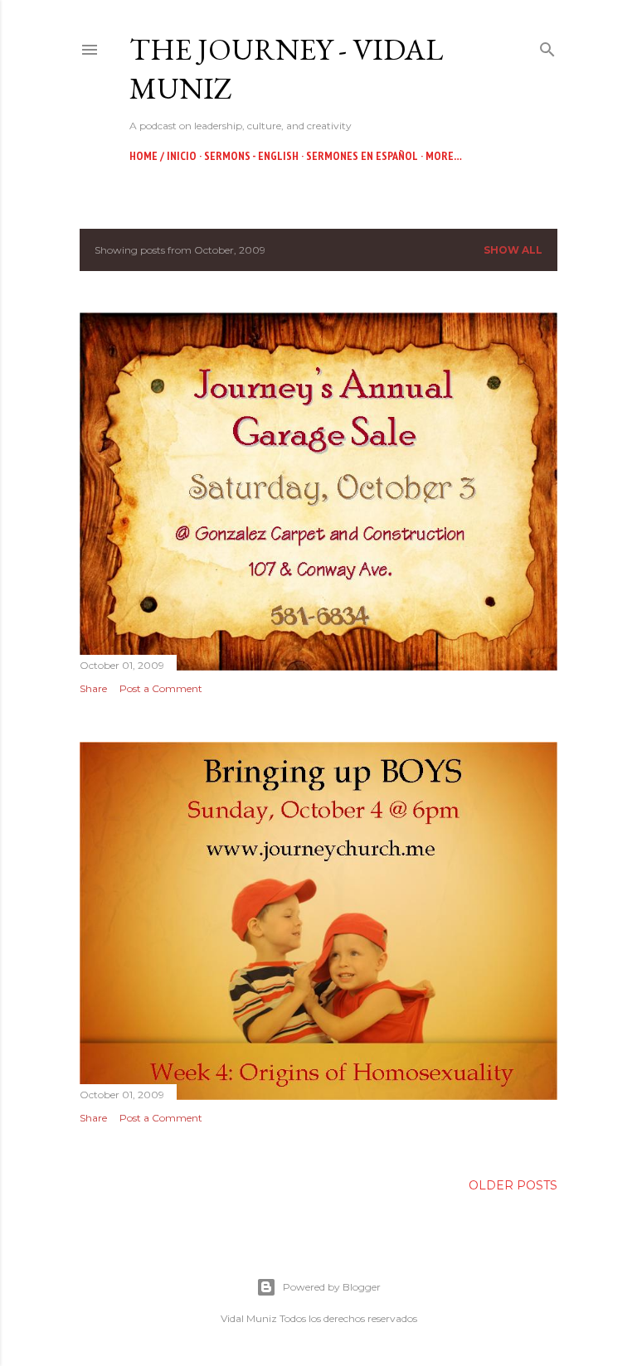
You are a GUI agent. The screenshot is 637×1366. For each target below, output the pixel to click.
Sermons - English (251, 155)
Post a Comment (160, 688)
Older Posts (513, 1185)
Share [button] (93, 688)
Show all (513, 250)
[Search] (547, 46)
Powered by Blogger (332, 1287)
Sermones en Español (362, 155)
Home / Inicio (163, 155)
